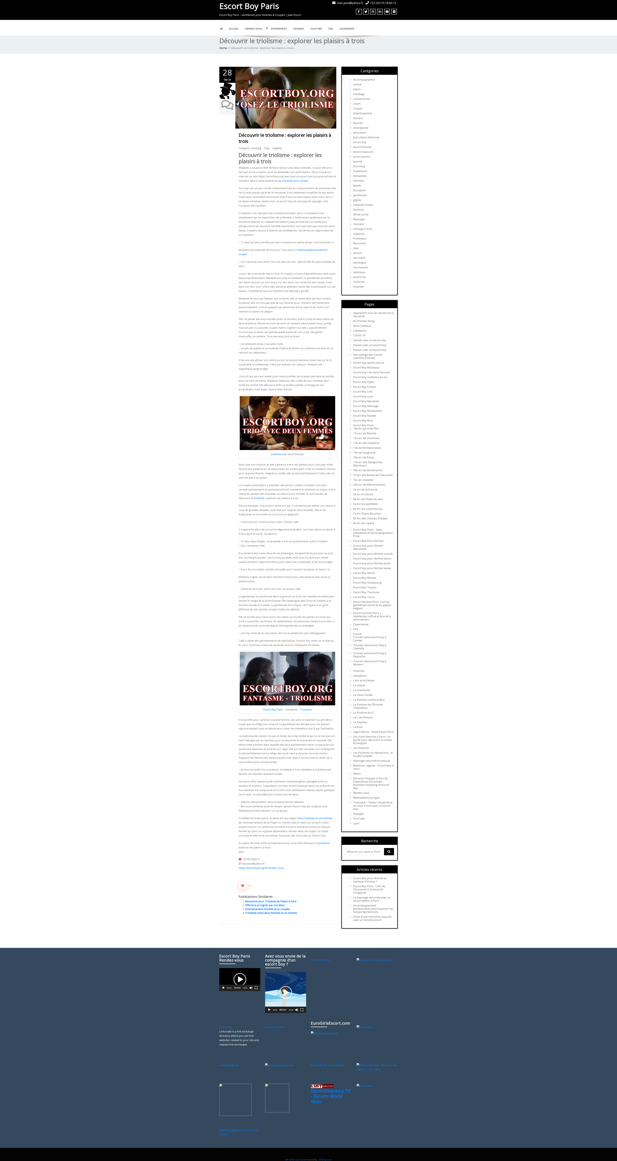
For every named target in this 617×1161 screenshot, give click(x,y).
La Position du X (363, 712)
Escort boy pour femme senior (372, 558)
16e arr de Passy (363, 457)
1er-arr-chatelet (363, 479)
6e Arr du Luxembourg (367, 508)
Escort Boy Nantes (364, 415)
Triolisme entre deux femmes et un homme (271, 913)
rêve (355, 248)
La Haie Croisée (363, 695)
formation (359, 190)
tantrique (359, 272)
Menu (357, 773)
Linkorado (225, 1027)
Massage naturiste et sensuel (371, 760)
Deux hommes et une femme (314, 818)
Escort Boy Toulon (364, 587)
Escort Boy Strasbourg (367, 582)
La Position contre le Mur (369, 699)
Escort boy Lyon (363, 396)
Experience (360, 171)
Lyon (356, 823)
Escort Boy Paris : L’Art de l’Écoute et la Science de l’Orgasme (369, 889)
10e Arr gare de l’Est (366, 428)
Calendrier (347, 28)
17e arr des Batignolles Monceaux (367, 464)
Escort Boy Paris (249, 5)
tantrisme (359, 277)
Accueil (234, 28)
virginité (358, 286)
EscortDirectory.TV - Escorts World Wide (331, 1096)
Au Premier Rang (364, 321)
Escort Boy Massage (366, 406)
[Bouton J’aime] (243, 886)
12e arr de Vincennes (366, 438)
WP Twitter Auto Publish (295, 1159)
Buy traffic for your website (327, 1065)
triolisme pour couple (295, 180)
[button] (239, 979)
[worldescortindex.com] (279, 1065)
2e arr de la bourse (365, 489)
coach (357, 103)
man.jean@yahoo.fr (350, 3)
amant (357, 84)
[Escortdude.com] (277, 1098)
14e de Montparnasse (367, 447)
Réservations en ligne (366, 797)
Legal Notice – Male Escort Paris (373, 731)
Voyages (298, 28)
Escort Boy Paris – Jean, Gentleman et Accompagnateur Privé (373, 533)
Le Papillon (360, 722)
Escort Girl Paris (320, 960)
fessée (357, 185)
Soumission (360, 267)
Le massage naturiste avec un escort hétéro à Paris (372, 899)
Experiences (279, 28)
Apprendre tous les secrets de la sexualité (373, 314)
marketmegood (228, 1065)
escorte (357, 161)
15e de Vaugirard (364, 452)
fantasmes (360, 176)
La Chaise (359, 685)
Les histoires (361, 747)
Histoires (359, 670)
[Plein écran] (256, 987)
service (357, 253)
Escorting (256, 148)
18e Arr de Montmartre (368, 470)
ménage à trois (362, 228)
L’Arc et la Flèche (363, 680)
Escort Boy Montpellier (367, 410)
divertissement (362, 113)
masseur (358, 224)
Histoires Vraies (363, 204)
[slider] (237, 988)
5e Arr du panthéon (365, 504)
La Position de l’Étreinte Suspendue (368, 706)
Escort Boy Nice (363, 420)
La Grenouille (361, 690)
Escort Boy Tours (364, 597)
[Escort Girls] (365, 1027)
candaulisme (361, 98)
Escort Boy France (364, 386)
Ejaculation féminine (366, 137)
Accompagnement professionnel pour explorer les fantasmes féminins (373, 909)
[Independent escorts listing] (322, 1086)
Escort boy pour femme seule (371, 563)
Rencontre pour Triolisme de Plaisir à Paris (271, 901)
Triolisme (306, 709)
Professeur (360, 238)
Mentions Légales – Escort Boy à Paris (373, 767)
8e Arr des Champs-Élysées (370, 518)
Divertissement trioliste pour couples (267, 909)
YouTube (316, 28)
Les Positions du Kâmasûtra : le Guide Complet (373, 754)
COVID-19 (359, 335)
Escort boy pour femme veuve (372, 568)
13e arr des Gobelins (366, 443)
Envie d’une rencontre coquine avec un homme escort (372, 918)
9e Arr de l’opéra (363, 523)
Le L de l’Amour (363, 717)
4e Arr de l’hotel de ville (368, 499)
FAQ (330, 28)
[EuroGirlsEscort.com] (324, 1033)
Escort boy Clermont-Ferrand (371, 372)
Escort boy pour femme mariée (373, 553)
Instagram (359, 675)
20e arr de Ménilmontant (369, 484)
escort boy (359, 142)
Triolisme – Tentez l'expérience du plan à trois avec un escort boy (373, 805)
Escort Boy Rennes (364, 577)
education (359, 132)
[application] (239, 979)
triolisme (277, 148)
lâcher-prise (360, 214)
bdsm (357, 89)
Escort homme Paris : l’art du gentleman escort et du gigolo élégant (372, 605)
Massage (359, 219)
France (357, 634)
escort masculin (363, 151)
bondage (359, 94)
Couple (357, 108)
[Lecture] (223, 987)
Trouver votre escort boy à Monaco (369, 663)
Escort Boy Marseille (366, 401)
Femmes (358, 180)
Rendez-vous (253, 28)
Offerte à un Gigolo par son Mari (264, 905)
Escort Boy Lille (362, 391)
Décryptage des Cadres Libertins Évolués (367, 356)
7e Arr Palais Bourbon (367, 513)
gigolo (357, 200)
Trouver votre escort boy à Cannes (369, 639)
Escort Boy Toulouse (366, 592)
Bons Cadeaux (362, 325)
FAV (355, 629)
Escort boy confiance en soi (370, 377)
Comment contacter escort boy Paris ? (323, 1154)
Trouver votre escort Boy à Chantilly (369, 647)
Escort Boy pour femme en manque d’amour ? (370, 880)
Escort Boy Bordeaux (366, 367)
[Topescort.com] (375, 960)
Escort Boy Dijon (363, 382)
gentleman (360, 195)
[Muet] (251, 987)
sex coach (359, 257)
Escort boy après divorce (368, 362)
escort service (361, 156)
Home (223, 48)
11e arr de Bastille (364, 433)
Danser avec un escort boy (369, 340)
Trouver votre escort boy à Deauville (369, 655)
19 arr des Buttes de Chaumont (373, 475)
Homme (358, 209)
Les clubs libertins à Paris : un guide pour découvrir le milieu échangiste (372, 740)
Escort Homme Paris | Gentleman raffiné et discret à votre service (372, 616)
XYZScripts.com (325, 1159)
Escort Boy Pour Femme (368, 540)
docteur (358, 118)
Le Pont (357, 727)
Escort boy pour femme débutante (368, 547)
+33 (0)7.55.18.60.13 (383, 3)
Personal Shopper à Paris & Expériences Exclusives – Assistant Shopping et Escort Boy (371, 783)
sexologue (359, 262)
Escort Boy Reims (364, 573)
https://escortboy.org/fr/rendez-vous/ (261, 868)
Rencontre (359, 243)
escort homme (362, 147)
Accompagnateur (364, 79)
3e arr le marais (363, 494)
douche (358, 123)
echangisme (360, 127)
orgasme (358, 233)
